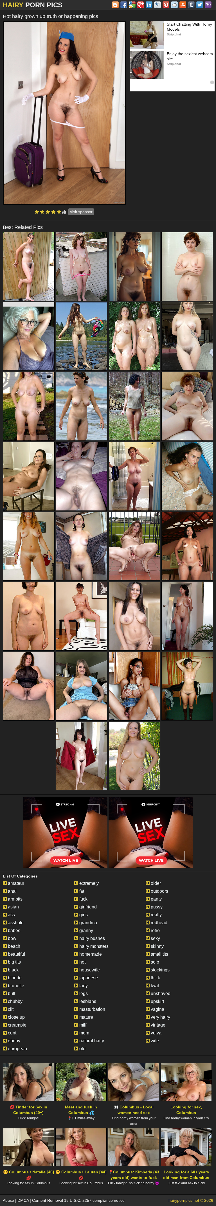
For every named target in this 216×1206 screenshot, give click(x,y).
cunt (11, 1032)
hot (82, 962)
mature (85, 1017)
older (155, 883)
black (13, 970)
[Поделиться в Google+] (140, 4)
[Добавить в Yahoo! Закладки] (208, 4)
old (82, 1048)
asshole (15, 922)
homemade (90, 954)
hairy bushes (91, 938)
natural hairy (91, 1040)
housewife (89, 970)
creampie (16, 1025)
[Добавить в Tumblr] (191, 4)
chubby (14, 1001)
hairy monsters (93, 946)
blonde (14, 977)
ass (11, 914)
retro (155, 930)
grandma (87, 922)
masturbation (91, 1009)
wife (154, 1040)
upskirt (157, 1001)
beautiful (16, 954)
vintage (157, 1025)
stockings (160, 970)
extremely (88, 883)
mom (83, 1032)
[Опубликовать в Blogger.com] (115, 4)
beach (13, 946)
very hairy (160, 1017)
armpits (14, 899)
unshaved (160, 993)
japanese (88, 977)
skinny (157, 946)
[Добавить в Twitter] (199, 4)
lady (83, 985)
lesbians (87, 1001)
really (156, 914)
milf (82, 1025)
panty (156, 899)
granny (85, 930)
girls (83, 914)
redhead (158, 922)
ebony (13, 1040)
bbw (11, 938)
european (17, 1048)
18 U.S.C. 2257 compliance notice (94, 1200)
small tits (159, 954)
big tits (14, 962)
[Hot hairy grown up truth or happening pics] (64, 113)
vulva (155, 1032)
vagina (157, 1009)
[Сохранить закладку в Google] (132, 4)
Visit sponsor (81, 212)
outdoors (159, 891)
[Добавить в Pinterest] (166, 4)
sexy (155, 938)
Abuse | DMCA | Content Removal (33, 1200)
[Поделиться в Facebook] (123, 4)
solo (154, 962)
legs (83, 993)
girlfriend (87, 906)
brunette (15, 985)
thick (155, 977)
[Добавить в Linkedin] (149, 4)
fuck (82, 899)
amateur (15, 883)
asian (13, 906)
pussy (156, 906)
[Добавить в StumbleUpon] (182, 4)
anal (12, 891)
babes (13, 930)
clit (10, 1009)
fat (81, 891)
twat (154, 985)
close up (16, 1017)
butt (11, 993)
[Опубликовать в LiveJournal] (157, 4)
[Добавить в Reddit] (174, 4)
